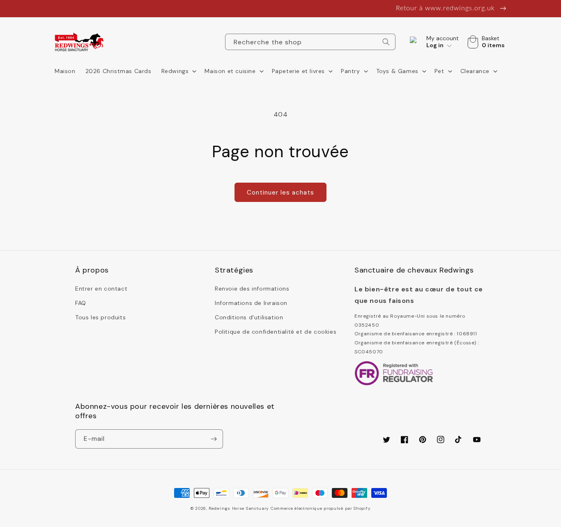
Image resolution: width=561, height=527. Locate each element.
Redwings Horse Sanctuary (239, 508)
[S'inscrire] (214, 439)
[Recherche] (386, 42)
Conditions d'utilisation (249, 317)
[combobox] (310, 42)
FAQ (80, 303)
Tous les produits (100, 317)
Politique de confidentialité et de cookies (275, 331)
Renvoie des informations (252, 288)
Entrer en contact (101, 288)
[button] (178, 71)
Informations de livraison (251, 303)
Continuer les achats (280, 192)
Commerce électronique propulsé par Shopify (320, 508)
